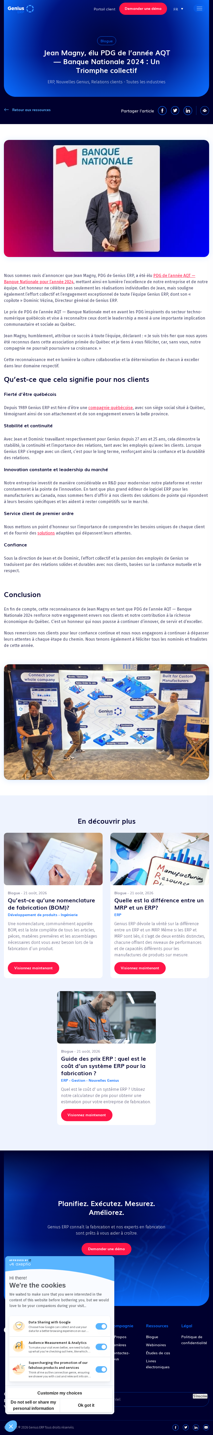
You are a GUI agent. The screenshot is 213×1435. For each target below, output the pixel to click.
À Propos (118, 1336)
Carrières (118, 1344)
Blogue (152, 1336)
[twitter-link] (186, 1427)
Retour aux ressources (31, 109)
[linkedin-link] (196, 1427)
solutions (46, 533)
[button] (178, 9)
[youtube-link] (206, 1427)
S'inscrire (200, 1396)
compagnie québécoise (110, 407)
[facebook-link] (175, 1427)
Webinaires (156, 1344)
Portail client (104, 8)
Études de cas (158, 1352)
